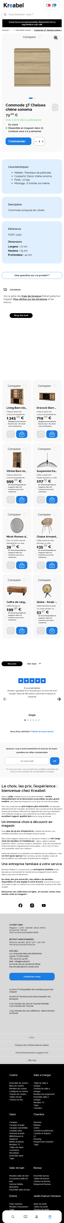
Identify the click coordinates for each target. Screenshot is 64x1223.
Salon (12, 1114)
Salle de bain (16, 1167)
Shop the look (21, 315)
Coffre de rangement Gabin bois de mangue (17, 602)
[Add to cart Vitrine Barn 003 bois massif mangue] (21, 499)
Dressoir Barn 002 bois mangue (47, 407)
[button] (31, 98)
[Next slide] (59, 699)
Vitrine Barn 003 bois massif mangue (17, 471)
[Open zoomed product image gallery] (55, 37)
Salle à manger (42, 1075)
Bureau (38, 1167)
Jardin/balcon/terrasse (47, 1196)
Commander (16, 141)
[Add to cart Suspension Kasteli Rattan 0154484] (51, 499)
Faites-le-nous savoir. (43, 731)
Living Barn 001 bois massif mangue (17, 407)
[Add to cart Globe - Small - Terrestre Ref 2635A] (51, 630)
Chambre (39, 1114)
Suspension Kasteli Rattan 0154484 (47, 471)
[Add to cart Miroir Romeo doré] (21, 565)
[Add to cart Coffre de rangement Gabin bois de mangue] (21, 630)
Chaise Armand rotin (47, 536)
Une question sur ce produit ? (32, 275)
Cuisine (13, 1075)
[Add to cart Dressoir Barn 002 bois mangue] (51, 434)
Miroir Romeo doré (17, 536)
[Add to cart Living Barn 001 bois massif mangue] (21, 434)
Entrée (13, 1196)
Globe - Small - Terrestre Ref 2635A (47, 602)
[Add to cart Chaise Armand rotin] (51, 565)
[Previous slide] (5, 699)
